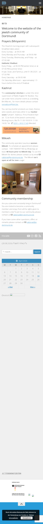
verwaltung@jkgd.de (10, 104)
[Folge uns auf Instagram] (32, 235)
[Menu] (40, 3)
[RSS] (39, 235)
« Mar (10, 287)
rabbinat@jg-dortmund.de (12, 157)
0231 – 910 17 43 (20, 123)
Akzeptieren (27, 518)
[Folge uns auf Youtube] (28, 235)
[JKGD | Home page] (5, 3)
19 (38, 276)
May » (32, 287)
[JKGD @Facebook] (36, 235)
